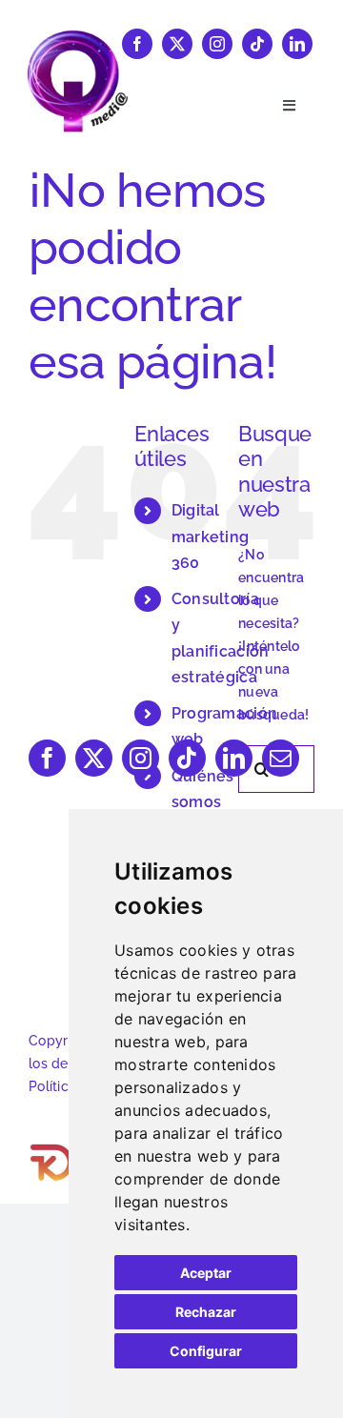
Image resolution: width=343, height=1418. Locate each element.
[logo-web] (77, 37)
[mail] (280, 758)
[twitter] (177, 44)
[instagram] (217, 44)
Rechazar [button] (205, 1312)
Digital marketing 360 (210, 536)
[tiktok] (257, 44)
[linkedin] (297, 44)
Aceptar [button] (206, 1273)
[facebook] (137, 44)
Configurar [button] (206, 1351)
